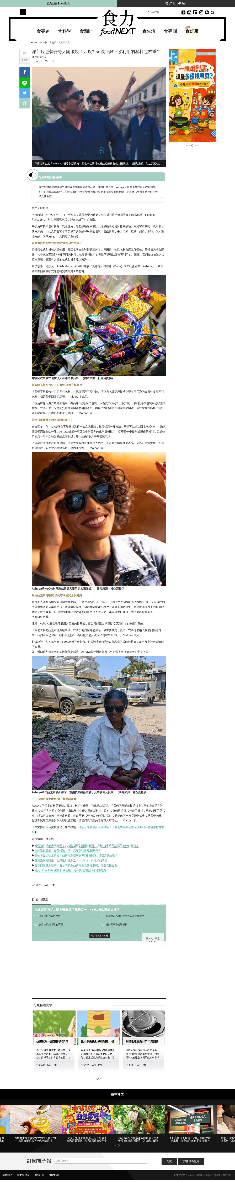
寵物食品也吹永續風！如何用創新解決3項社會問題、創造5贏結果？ (76, 855)
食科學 (64, 31)
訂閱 (169, 1161)
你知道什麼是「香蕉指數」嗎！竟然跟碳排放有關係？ (68, 850)
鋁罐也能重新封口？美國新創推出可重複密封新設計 (157, 1041)
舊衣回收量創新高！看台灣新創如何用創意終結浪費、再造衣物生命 (76, 865)
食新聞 (86, 31)
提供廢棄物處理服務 (116, 924)
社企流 (47, 827)
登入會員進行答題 (99, 935)
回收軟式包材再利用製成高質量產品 (125, 915)
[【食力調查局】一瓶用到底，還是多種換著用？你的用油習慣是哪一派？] (192, 95)
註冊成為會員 (191, 1161)
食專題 (43, 31)
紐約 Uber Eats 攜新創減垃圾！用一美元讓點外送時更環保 (70, 870)
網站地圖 (54, 1174)
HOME (34, 42)
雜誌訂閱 (39, 1174)
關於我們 (7, 1174)
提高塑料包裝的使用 (49, 915)
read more (153, 941)
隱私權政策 (23, 1174)
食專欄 (170, 31)
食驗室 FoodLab (58, 3)
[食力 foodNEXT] (117, 23)
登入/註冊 (153, 12)
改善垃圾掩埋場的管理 (51, 924)
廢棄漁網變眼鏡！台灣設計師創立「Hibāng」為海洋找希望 (71, 860)
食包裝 (52, 42)
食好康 (191, 31)
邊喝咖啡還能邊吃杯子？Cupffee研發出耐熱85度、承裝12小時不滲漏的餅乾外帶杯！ (87, 845)
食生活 (148, 31)
